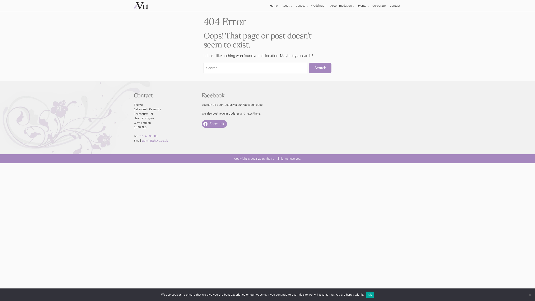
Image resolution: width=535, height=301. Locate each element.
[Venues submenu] (307, 6)
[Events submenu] (368, 6)
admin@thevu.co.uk (155, 141)
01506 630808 (148, 136)
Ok (370, 294)
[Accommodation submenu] (354, 6)
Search (320, 68)
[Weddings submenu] (326, 6)
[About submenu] (292, 6)
